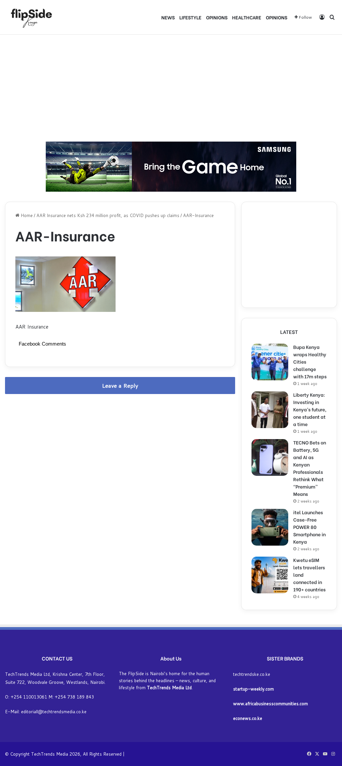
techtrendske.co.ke (251, 674)
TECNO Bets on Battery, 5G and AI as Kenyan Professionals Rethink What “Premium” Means (309, 468)
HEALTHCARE (246, 17)
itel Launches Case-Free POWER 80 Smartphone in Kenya (309, 527)
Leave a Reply (120, 385)
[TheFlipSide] (30, 17)
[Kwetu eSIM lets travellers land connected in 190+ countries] (269, 575)
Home (26, 215)
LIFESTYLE (190, 17)
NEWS (168, 17)
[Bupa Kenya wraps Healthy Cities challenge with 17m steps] (269, 362)
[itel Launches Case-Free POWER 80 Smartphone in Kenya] (269, 527)
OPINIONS (216, 17)
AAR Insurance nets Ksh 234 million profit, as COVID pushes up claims (107, 215)
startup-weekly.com (253, 689)
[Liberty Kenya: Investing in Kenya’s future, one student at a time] (269, 409)
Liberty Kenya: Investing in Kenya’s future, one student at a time (309, 409)
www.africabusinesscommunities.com (270, 704)
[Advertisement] (171, 88)
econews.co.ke (247, 718)
